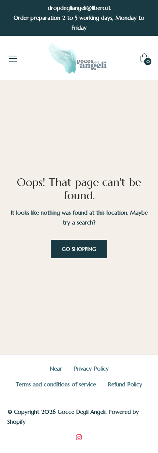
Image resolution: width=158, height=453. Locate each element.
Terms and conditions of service (56, 384)
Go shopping (79, 249)
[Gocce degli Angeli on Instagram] (79, 436)
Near (56, 368)
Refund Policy (125, 384)
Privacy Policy (91, 368)
